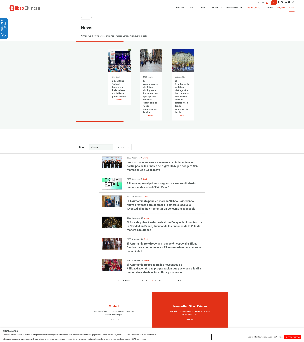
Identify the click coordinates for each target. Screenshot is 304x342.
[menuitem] (258, 2)
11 (164, 280)
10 (160, 280)
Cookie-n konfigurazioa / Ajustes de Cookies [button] (265, 337)
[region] (114, 311)
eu (258, 2)
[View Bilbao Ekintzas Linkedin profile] (286, 2)
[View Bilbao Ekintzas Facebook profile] (279, 2)
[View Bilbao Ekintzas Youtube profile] (289, 2)
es (263, 2)
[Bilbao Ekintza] (25, 8)
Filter (81, 147)
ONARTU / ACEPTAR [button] (293, 337)
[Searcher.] (274, 2)
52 (170, 280)
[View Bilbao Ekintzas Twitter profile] (282, 2)
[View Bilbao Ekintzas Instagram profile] (293, 2)
